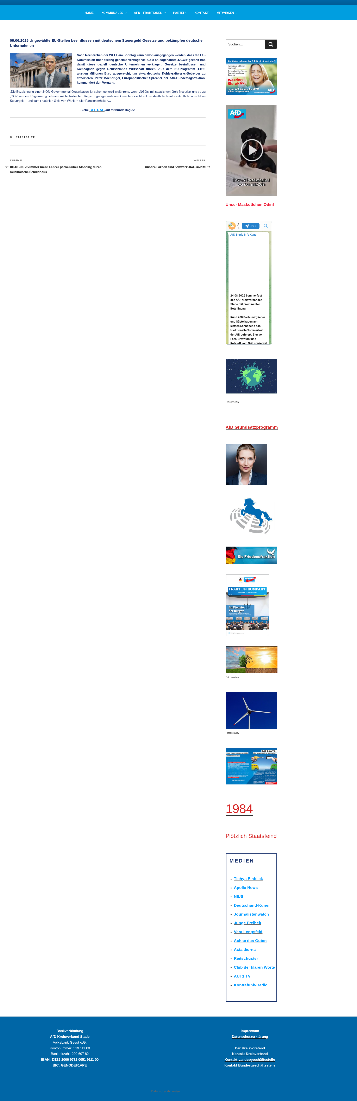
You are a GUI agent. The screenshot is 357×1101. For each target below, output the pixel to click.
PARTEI (178, 12)
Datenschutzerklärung (250, 1037)
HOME (89, 12)
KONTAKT (202, 12)
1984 (239, 809)
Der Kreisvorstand (250, 1048)
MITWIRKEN (225, 12)
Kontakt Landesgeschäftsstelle (250, 1059)
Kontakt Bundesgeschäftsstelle (249, 1065)
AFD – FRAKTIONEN (148, 12)
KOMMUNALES (112, 12)
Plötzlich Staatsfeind (251, 836)
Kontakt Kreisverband (250, 1054)
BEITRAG (97, 110)
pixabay (235, 401)
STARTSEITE (25, 137)
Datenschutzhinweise (165, 1091)
